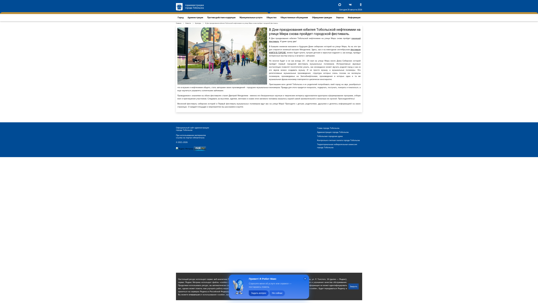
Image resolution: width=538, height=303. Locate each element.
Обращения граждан (322, 17)
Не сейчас (277, 293)
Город (181, 17)
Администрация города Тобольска (333, 132)
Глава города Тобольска (328, 128)
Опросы (340, 17)
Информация (354, 17)
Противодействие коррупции (221, 17)
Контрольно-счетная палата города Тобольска (338, 140)
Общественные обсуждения (294, 17)
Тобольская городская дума (330, 136)
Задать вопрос (258, 293)
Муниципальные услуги (251, 17)
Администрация (195, 17)
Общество (271, 17)
